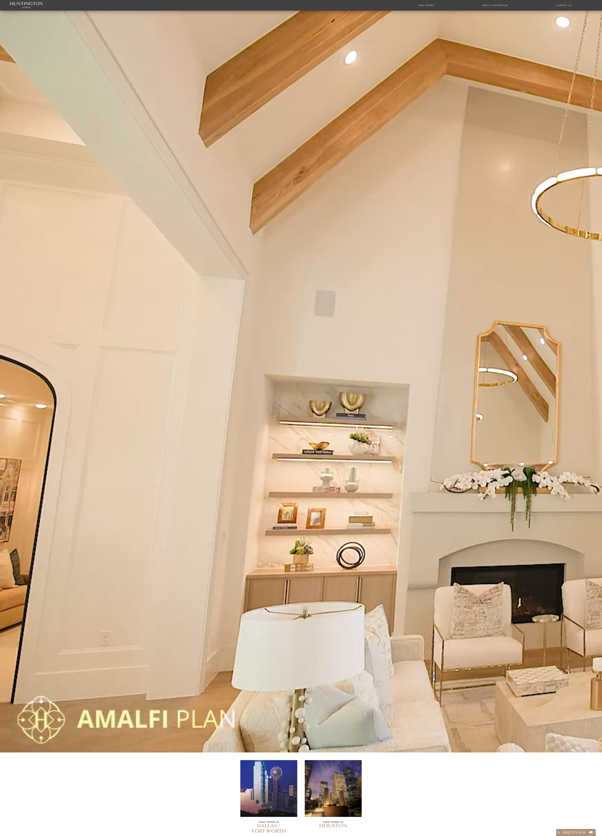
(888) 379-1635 (573, 832)
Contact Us (564, 5)
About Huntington (495, 5)
